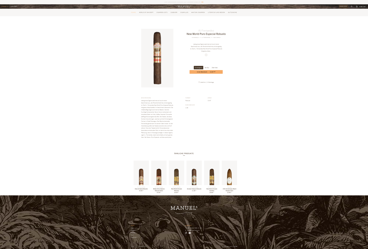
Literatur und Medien (216, 12)
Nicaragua (195, 37)
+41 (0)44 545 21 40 (194, 228)
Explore (14, 6)
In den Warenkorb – (206, 72)
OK (202, 2)
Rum (132, 235)
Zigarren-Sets (162, 12)
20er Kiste (214, 67)
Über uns (134, 228)
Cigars (4, 6)
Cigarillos (184, 12)
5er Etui (207, 67)
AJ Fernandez (206, 37)
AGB (132, 246)
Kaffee (133, 232)
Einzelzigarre (198, 67)
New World (217, 37)
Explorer (134, 237)
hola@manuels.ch (193, 230)
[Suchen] (351, 6)
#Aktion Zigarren (198, 12)
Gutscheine (232, 12)
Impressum (142, 246)
